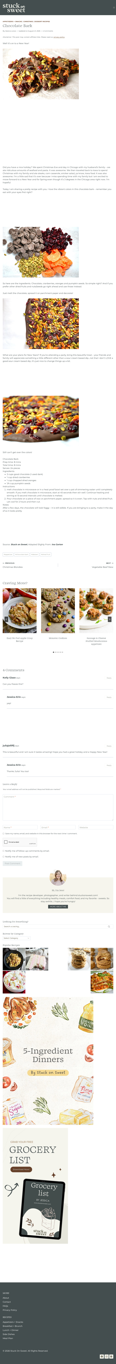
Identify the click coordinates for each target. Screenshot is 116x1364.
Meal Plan (8, 1338)
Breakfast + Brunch (12, 1326)
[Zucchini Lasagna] (102, 982)
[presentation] (20, 610)
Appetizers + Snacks (12, 21)
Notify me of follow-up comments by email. (27, 851)
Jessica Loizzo (10, 31)
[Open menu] (114, 7)
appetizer (8, 554)
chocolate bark (21, 554)
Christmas (28, 21)
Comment (10, 797)
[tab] (53, 652)
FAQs (5, 1306)
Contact (7, 1302)
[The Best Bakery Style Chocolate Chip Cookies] (79, 959)
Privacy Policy (10, 1310)
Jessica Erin (14, 697)
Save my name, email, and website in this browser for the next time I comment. (41, 833)
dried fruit (45, 554)
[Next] (109, 619)
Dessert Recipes (42, 21)
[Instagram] (107, 1357)
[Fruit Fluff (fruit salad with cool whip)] (14, 982)
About (6, 1298)
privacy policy (59, 37)
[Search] (109, 926)
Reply (109, 678)
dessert (34, 554)
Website (84, 827)
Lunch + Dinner (10, 1330)
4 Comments (48, 31)
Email (45, 827)
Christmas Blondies (13, 565)
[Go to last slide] (6, 619)
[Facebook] (102, 1357)
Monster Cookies (58, 638)
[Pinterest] (111, 1357)
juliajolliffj (8, 745)
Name (7, 827)
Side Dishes (9, 1334)
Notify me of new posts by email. (22, 856)
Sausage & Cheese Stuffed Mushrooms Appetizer (96, 641)
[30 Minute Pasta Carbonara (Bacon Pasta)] (14, 959)
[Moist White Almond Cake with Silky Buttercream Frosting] (37, 959)
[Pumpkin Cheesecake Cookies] (102, 959)
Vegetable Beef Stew (102, 565)
